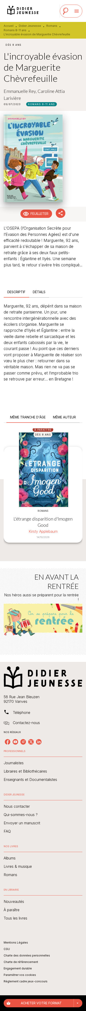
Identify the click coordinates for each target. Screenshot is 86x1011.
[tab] (16, 292)
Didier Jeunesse (30, 25)
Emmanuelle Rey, (21, 91)
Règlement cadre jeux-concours (25, 981)
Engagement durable (18, 968)
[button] (41, 104)
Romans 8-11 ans (15, 30)
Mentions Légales (16, 942)
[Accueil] (23, 11)
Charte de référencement (21, 962)
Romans (51, 25)
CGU (7, 949)
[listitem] (7, 742)
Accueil (9, 25)
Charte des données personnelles (27, 955)
